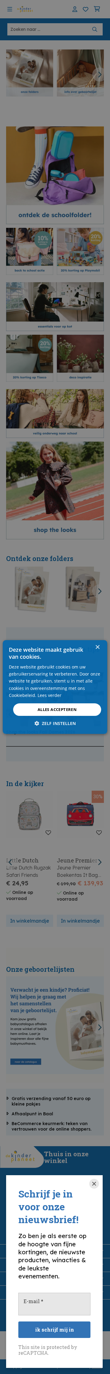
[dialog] (55, 687)
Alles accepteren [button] (57, 709)
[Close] (94, 1184)
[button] (55, 723)
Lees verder (49, 695)
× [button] (97, 647)
